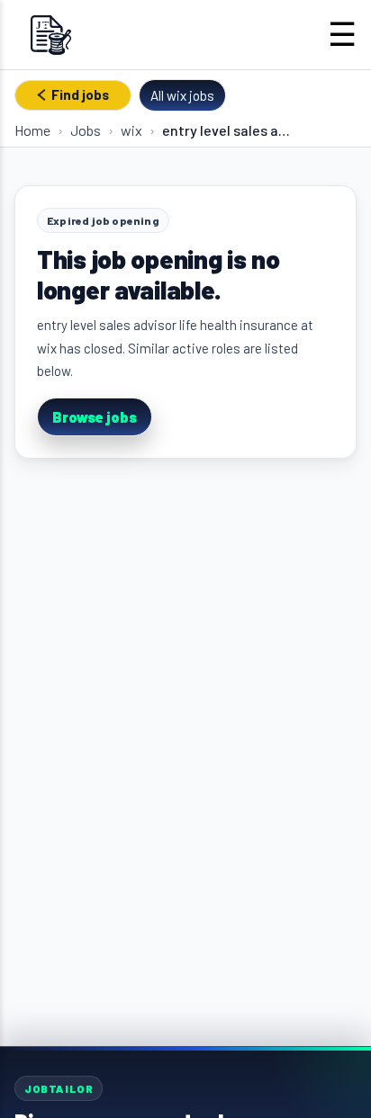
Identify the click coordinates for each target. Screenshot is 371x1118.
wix (131, 130)
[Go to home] (50, 34)
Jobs (85, 130)
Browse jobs (94, 416)
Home (32, 130)
